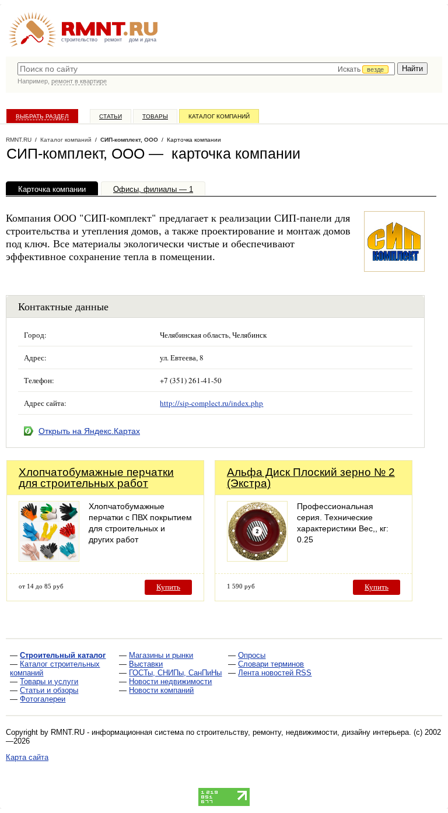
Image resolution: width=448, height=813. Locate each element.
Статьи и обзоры (49, 690)
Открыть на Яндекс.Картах (89, 431)
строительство (79, 40)
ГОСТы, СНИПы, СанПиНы (175, 672)
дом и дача (142, 40)
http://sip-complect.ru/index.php (211, 403)
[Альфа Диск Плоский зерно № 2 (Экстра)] (257, 558)
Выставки (146, 664)
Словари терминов (271, 664)
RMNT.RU (19, 139)
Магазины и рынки (161, 655)
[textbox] (206, 68)
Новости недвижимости (170, 681)
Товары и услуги (49, 681)
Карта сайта (27, 757)
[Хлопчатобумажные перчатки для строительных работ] (49, 558)
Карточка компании (52, 189)
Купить (168, 587)
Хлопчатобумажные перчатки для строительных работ (96, 477)
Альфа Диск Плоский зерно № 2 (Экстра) (311, 477)
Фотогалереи (42, 699)
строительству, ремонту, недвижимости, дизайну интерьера (303, 732)
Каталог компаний (219, 116)
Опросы (251, 655)
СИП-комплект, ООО (129, 139)
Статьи (110, 116)
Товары (155, 116)
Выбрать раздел (42, 116)
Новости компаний (161, 690)
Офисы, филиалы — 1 (153, 189)
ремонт (113, 40)
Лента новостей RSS (275, 672)
